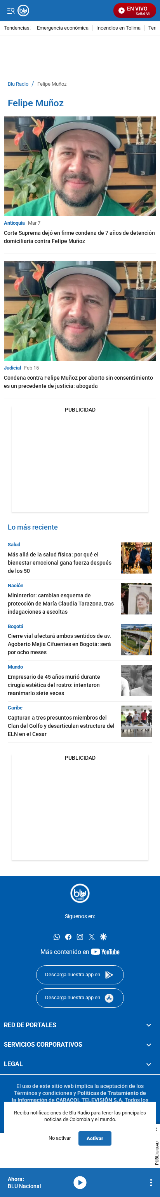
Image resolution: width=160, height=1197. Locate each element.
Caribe (15, 708)
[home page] (80, 893)
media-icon (80, 1182)
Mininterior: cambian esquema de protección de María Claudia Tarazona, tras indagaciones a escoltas (61, 603)
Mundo (15, 667)
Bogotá (15, 626)
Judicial (12, 368)
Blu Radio (18, 84)
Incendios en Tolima (118, 28)
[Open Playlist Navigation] (151, 1182)
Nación (15, 585)
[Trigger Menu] (10, 10)
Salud (14, 544)
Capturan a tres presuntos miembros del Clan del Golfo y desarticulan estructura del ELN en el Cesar (61, 726)
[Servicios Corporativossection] (148, 1044)
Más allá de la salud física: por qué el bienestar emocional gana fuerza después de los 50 (59, 562)
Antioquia (14, 223)
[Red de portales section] (148, 1025)
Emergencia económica (63, 28)
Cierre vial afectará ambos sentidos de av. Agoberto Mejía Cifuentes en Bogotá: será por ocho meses (59, 644)
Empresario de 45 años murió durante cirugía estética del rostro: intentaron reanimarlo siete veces (54, 685)
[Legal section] (148, 1064)
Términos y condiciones (43, 1093)
